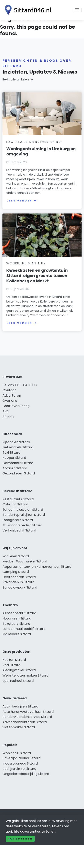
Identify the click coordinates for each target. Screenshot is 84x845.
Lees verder (19, 200)
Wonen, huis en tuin (26, 263)
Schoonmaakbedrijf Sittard (23, 628)
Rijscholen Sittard (16, 442)
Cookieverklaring (16, 406)
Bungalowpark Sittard (19, 587)
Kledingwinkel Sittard (19, 670)
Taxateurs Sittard (16, 623)
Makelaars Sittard (16, 634)
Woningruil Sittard (16, 753)
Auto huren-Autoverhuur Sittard (28, 711)
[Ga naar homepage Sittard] (26, 10)
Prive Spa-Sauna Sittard (21, 758)
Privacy (8, 416)
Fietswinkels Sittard (17, 447)
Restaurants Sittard (18, 499)
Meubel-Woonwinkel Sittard (24, 561)
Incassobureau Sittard (20, 763)
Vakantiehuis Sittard (18, 582)
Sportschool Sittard (18, 680)
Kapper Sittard (14, 457)
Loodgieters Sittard (17, 520)
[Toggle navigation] (77, 10)
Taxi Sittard (11, 452)
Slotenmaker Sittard (18, 727)
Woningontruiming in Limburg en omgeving (41, 151)
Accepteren (20, 838)
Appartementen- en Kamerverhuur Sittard (36, 566)
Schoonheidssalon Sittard (22, 509)
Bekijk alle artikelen (15, 79)
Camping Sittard (15, 571)
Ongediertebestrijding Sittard (25, 773)
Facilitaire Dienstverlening (33, 142)
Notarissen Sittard (16, 618)
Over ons (9, 400)
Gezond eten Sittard (18, 473)
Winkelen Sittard (15, 556)
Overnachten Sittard (19, 577)
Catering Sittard (15, 504)
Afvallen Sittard (14, 468)
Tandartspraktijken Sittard (23, 514)
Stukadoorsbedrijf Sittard (22, 525)
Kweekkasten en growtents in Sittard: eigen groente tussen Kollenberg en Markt (37, 275)
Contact (9, 390)
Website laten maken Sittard (25, 675)
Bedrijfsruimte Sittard (19, 768)
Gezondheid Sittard (17, 463)
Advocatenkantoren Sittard (24, 722)
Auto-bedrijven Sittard (20, 706)
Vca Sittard (11, 665)
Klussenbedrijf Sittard (19, 613)
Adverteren (11, 395)
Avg (5, 411)
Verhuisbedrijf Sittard (19, 530)
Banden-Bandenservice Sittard (27, 716)
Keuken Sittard (14, 659)
